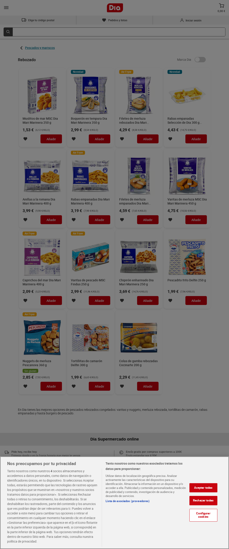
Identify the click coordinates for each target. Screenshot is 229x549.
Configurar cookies (203, 515)
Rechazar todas (203, 500)
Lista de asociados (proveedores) (128, 501)
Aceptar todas (203, 488)
